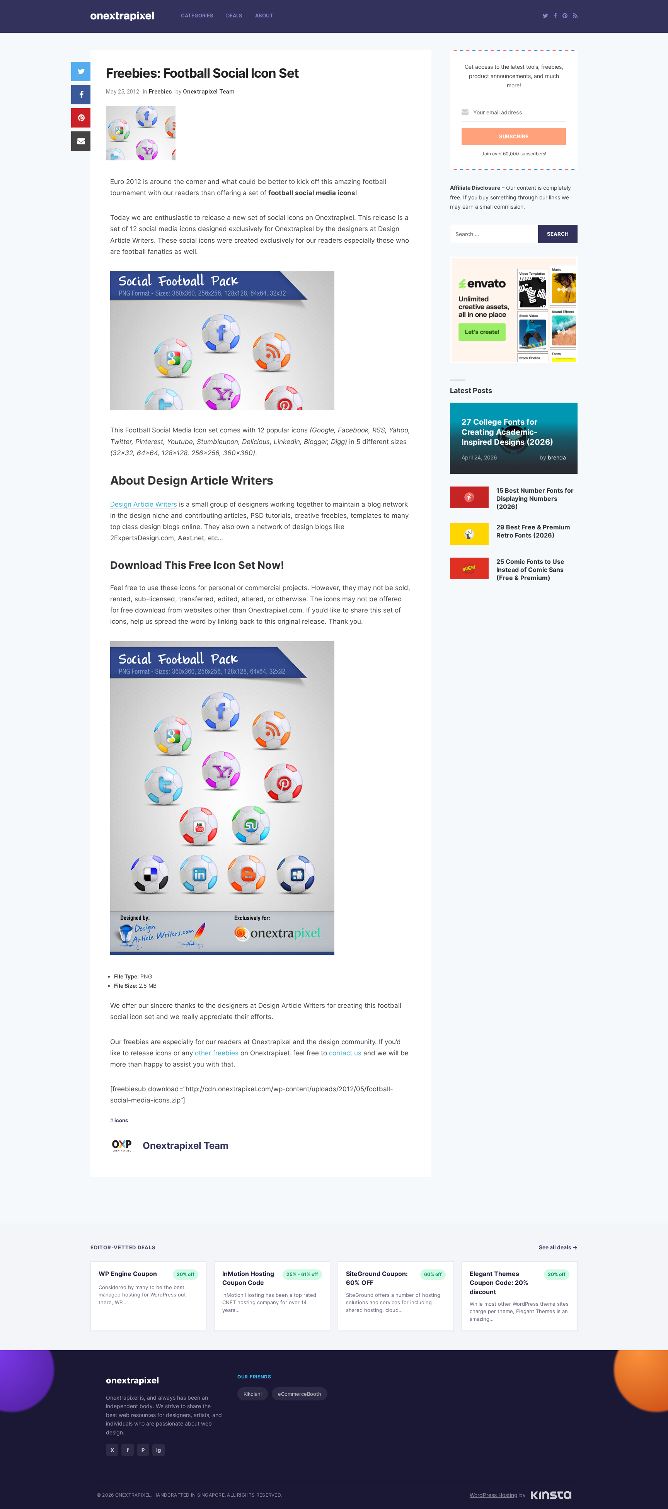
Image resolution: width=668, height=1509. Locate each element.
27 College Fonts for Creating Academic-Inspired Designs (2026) (507, 432)
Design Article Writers (143, 504)
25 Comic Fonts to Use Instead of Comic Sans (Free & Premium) (530, 570)
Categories (197, 15)
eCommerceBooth (299, 1394)
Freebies (160, 91)
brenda (557, 457)
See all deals (558, 1247)
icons (121, 1120)
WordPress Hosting (494, 1495)
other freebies (217, 1053)
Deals (234, 15)
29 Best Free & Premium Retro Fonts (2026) (533, 531)
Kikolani (253, 1394)
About (264, 15)
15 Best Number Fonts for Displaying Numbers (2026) (535, 498)
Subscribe (513, 136)
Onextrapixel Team (209, 91)
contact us (345, 1053)
